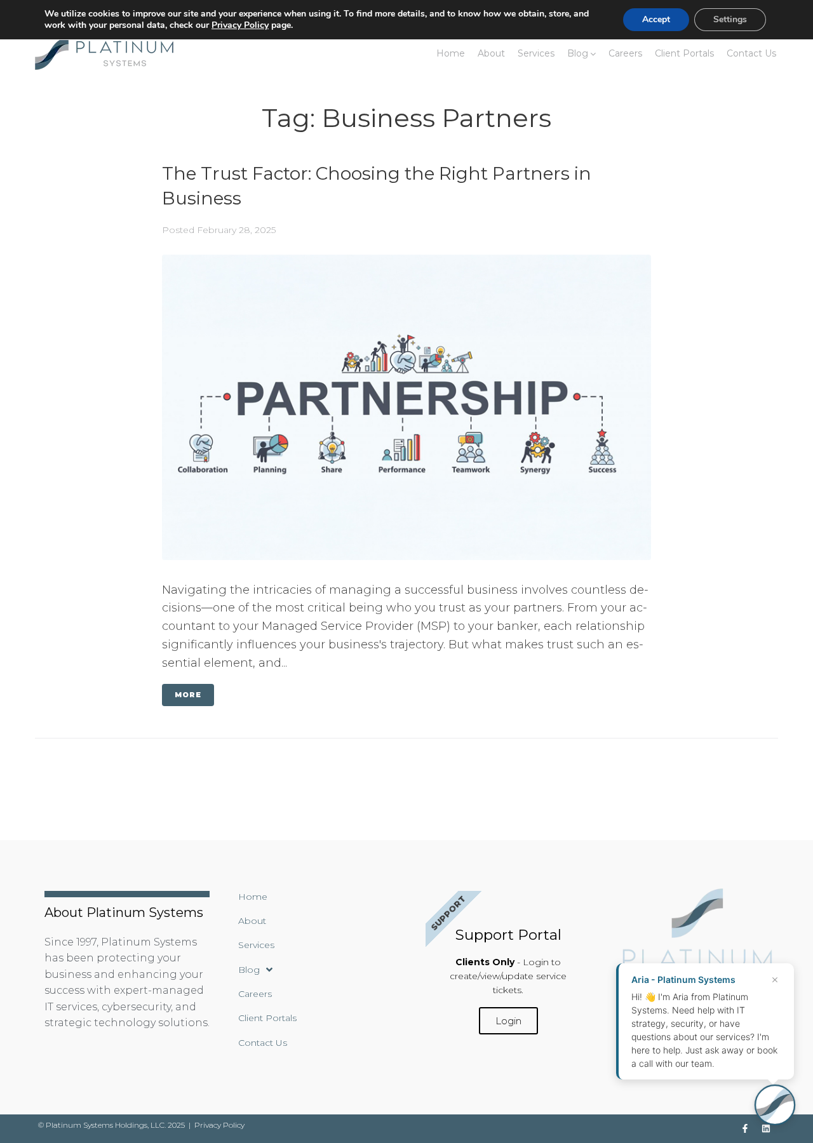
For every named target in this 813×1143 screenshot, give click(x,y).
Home (450, 53)
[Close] (775, 979)
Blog (577, 53)
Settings (730, 19)
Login (508, 1021)
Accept (656, 19)
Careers (625, 53)
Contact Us (751, 53)
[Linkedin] (766, 1128)
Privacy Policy (219, 1125)
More (188, 694)
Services (536, 53)
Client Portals (684, 53)
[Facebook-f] (745, 1128)
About (491, 53)
